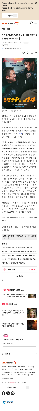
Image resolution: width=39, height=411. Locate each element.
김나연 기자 (5, 45)
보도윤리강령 (28, 369)
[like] (23, 52)
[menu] (35, 23)
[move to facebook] (3, 393)
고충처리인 (30, 366)
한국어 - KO (11, 387)
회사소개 (4, 366)
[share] (32, 52)
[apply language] (15, 15)
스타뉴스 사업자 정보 (7, 378)
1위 (19, 134)
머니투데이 (16, 372)
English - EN (12, 16)
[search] (31, 23)
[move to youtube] (13, 393)
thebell (13, 375)
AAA (18, 375)
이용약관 (11, 369)
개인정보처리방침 (12, 366)
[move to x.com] (8, 393)
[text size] (36, 52)
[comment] (28, 52)
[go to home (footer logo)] (9, 362)
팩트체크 (21, 369)
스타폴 (31, 375)
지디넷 (3, 375)
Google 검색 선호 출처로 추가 (11, 48)
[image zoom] (35, 106)
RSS (16, 369)
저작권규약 (4, 369)
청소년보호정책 (21, 366)
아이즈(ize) (25, 375)
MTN (22, 372)
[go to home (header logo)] (10, 23)
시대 (8, 375)
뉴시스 (28, 372)
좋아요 (21, 276)
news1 (33, 372)
